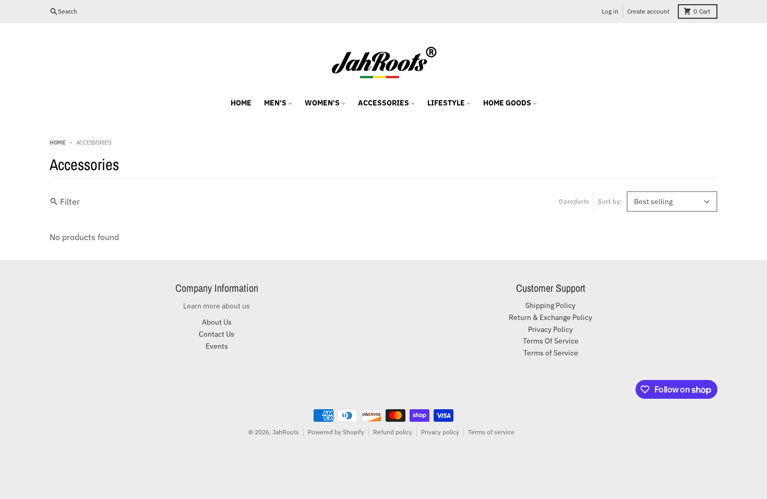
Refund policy (392, 432)
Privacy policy (440, 432)
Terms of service (491, 432)
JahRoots (285, 432)
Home (58, 142)
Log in (610, 11)
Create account (648, 11)
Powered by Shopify (336, 432)
